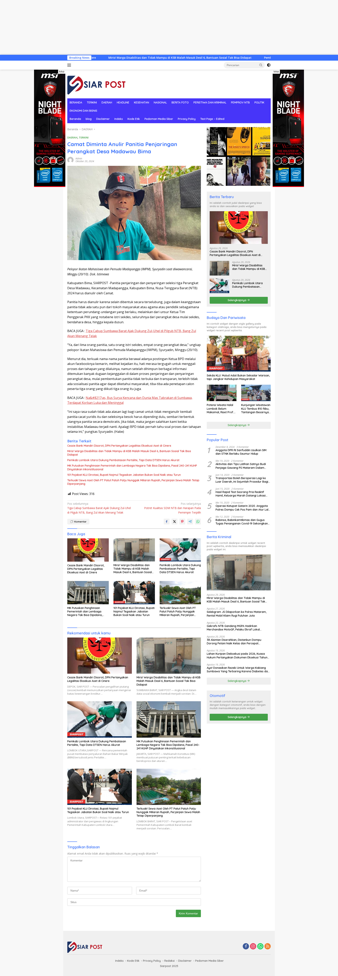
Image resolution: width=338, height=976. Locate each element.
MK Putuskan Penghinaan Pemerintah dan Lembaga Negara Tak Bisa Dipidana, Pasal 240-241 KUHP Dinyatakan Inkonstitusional (132, 467)
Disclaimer (103, 119)
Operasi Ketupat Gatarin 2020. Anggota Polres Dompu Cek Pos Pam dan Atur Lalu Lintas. (243, 507)
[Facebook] (246, 946)
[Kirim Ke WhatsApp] (198, 521)
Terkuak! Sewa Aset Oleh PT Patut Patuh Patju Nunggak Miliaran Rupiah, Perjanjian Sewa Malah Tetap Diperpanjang (133, 482)
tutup (61, 71)
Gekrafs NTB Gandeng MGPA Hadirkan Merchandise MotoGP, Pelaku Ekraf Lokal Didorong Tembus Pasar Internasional (233, 627)
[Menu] (70, 65)
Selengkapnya (237, 300)
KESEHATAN (141, 102)
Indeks (118, 119)
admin (79, 158)
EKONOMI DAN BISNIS (83, 110)
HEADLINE (123, 102)
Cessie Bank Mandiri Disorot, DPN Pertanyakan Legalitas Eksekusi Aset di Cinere (119, 445)
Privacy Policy (187, 119)
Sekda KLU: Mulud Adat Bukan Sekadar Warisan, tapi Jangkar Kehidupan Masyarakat (238, 377)
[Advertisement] (117, 27)
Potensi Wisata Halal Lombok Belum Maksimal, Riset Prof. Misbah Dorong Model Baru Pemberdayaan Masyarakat (221, 408)
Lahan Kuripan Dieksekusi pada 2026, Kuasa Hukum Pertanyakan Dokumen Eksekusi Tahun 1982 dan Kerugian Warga (237, 655)
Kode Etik (134, 119)
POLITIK (259, 102)
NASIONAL (160, 102)
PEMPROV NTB (240, 102)
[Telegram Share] (190, 521)
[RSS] (267, 946)
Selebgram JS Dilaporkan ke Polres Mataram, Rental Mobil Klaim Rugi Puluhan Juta (236, 613)
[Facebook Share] (167, 521)
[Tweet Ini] (174, 521)
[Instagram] (253, 946)
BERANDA (76, 102)
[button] (261, 65)
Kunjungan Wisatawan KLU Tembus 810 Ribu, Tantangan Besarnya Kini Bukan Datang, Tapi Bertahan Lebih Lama (255, 408)
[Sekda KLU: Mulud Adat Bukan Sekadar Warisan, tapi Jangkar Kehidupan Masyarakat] (239, 354)
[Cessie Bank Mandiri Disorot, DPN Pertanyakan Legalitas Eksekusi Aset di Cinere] (88, 550)
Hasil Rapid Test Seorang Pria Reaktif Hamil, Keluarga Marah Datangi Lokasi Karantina (241, 493)
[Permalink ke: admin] (70, 160)
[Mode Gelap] (269, 65)
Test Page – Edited (212, 119)
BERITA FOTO (180, 102)
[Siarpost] (96, 83)
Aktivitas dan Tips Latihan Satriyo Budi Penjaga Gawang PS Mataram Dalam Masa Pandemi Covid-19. (241, 465)
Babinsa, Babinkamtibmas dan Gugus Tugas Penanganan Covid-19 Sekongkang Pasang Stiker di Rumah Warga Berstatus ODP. (243, 521)
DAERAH (107, 102)
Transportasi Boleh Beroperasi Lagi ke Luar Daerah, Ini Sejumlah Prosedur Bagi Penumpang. (242, 479)
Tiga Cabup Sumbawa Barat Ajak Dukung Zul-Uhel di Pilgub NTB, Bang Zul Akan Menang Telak (99, 508)
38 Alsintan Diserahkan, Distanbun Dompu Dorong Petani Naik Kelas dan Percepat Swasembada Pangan (234, 641)
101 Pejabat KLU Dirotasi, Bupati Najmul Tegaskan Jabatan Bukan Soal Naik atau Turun (124, 475)
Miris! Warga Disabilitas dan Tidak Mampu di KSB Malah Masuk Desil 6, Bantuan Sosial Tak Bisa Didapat (126, 57)
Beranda (75, 119)
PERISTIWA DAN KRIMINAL (209, 102)
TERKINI (92, 102)
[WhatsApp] (260, 946)
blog (89, 119)
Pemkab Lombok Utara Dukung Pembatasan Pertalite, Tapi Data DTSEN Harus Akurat (269, 57)
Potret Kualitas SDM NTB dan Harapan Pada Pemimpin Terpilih (172, 508)
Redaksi (169, 961)
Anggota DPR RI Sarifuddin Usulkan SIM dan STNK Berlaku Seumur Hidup (241, 451)
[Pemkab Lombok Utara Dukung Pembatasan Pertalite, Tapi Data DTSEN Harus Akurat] (180, 550)
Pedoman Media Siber (159, 119)
